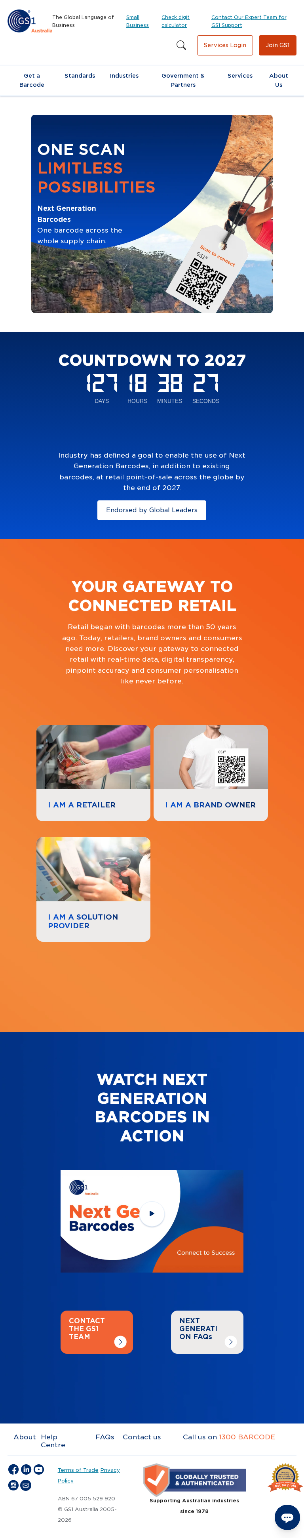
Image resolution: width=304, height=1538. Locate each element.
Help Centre (53, 1441)
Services (240, 76)
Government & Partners (183, 80)
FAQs (104, 1437)
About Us (278, 80)
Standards (80, 76)
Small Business (137, 21)
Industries (124, 76)
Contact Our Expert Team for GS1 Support (249, 21)
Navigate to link (64, 730)
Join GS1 (278, 45)
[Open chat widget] (287, 1517)
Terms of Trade (78, 1470)
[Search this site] (181, 45)
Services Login (225, 45)
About (24, 1437)
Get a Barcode (31, 80)
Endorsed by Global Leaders (152, 510)
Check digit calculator (176, 21)
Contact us (142, 1437)
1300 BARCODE (247, 1437)
